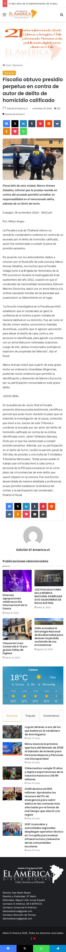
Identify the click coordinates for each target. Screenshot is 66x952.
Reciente (12, 715)
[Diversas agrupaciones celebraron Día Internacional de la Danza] (17, 581)
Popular (30, 715)
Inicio (8, 65)
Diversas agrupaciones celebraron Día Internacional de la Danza (15, 601)
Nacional (17, 65)
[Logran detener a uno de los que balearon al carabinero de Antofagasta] (12, 731)
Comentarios (51, 715)
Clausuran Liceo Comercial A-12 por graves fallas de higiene (15, 648)
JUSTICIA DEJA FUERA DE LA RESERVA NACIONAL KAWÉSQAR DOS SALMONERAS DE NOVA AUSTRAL (48, 596)
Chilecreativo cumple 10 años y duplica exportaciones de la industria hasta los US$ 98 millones (44, 773)
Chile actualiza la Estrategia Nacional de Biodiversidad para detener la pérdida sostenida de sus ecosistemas (48, 636)
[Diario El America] (23, 14)
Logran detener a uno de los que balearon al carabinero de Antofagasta (43, 730)
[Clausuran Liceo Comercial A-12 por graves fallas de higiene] (17, 629)
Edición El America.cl (17, 108)
